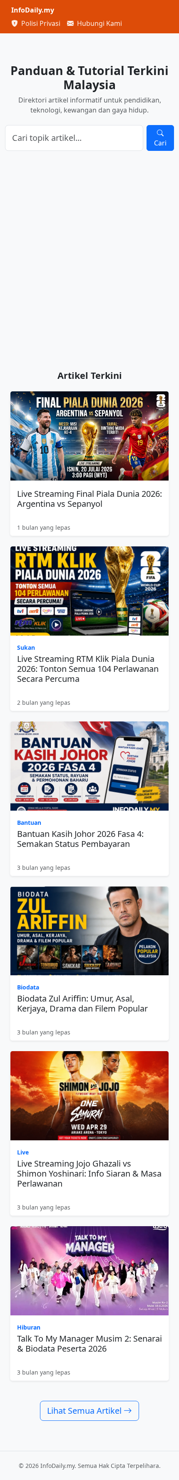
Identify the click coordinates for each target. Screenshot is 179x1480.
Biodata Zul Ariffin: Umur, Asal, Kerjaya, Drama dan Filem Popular (82, 1003)
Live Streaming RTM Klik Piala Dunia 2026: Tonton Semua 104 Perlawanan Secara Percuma (88, 668)
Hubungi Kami (98, 23)
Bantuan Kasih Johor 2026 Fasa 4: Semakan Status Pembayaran (80, 838)
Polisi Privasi (40, 23)
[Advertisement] (89, 260)
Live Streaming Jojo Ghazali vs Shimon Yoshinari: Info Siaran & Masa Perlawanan (89, 1173)
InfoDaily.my (32, 10)
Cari (160, 143)
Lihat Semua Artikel (85, 1410)
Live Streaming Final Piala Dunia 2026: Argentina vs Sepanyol (89, 498)
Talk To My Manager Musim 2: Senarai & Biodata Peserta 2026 (89, 1343)
